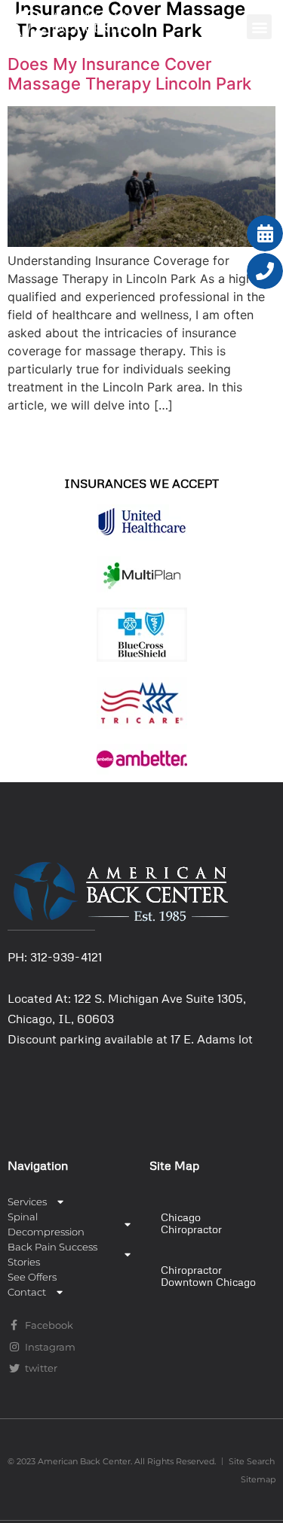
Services (27, 1202)
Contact (27, 1292)
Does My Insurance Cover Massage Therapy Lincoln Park (129, 73)
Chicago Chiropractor (191, 1223)
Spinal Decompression (46, 1224)
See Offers (32, 1277)
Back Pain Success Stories (52, 1254)
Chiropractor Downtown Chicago (208, 1275)
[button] (259, 26)
